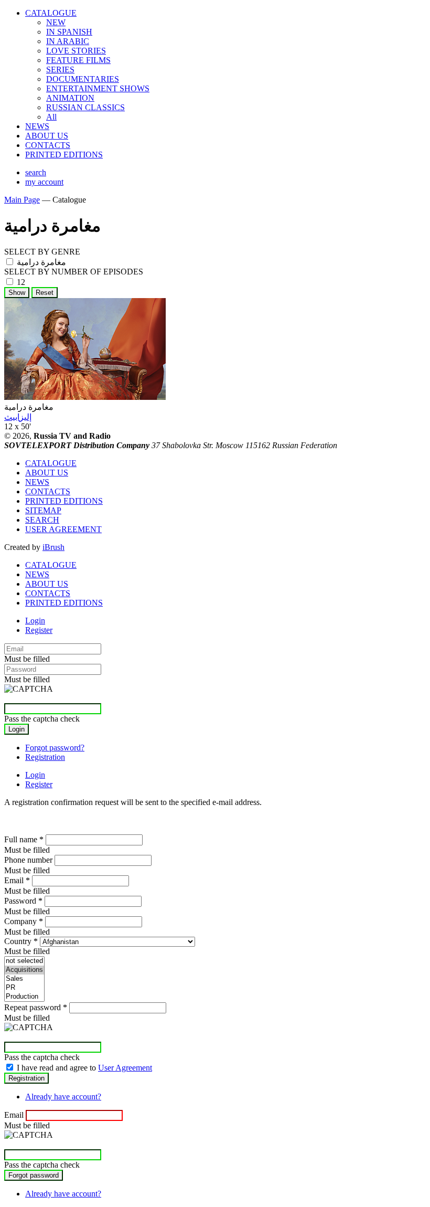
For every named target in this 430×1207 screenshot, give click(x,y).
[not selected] (24, 961)
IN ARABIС (67, 41)
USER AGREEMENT (63, 529)
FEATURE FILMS (78, 60)
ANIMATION (70, 97)
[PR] (24, 987)
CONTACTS (47, 145)
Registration (45, 757)
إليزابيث (17, 416)
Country (21, 941)
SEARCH (42, 519)
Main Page (22, 199)
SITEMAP (43, 510)
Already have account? (63, 1096)
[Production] (24, 996)
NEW (56, 22)
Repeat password (35, 1007)
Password (23, 900)
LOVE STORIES (76, 50)
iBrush (53, 547)
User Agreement (125, 1067)
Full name (24, 839)
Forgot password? (54, 747)
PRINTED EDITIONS (64, 154)
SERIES (60, 69)
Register (38, 630)
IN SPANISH (69, 31)
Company (23, 921)
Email (17, 880)
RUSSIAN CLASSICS (85, 107)
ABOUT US (46, 135)
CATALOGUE (51, 12)
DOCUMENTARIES (82, 79)
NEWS (37, 126)
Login (35, 620)
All (51, 116)
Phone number (28, 859)
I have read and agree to (84, 1067)
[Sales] (24, 979)
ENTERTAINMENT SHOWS (97, 88)
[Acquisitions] (24, 970)
